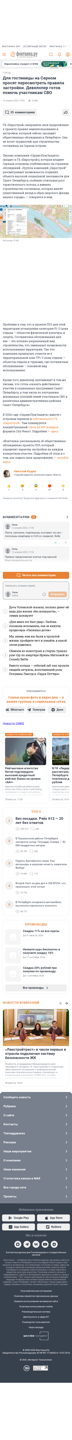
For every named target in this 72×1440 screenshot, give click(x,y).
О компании (12, 1160)
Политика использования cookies (36, 1306)
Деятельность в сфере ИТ (36, 1317)
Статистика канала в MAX (21, 1178)
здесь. (55, 431)
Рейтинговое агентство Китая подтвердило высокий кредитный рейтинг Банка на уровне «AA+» (23, 775)
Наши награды (36, 1327)
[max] (17, 1244)
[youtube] (45, 1244)
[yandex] (54, 1244)
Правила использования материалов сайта (36, 1301)
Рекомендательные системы (36, 1312)
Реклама (9, 1142)
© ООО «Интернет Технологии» (36, 1359)
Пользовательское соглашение (36, 1291)
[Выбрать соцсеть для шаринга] (65, 112)
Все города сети (14, 1187)
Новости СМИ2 (13, 723)
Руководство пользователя (36, 1322)
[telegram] (26, 1244)
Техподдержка (14, 1133)
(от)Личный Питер (35, 46)
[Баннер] (54, 64)
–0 (65, 542)
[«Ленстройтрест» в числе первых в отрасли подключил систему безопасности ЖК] (36, 1027)
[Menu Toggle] (4, 54)
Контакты (10, 1124)
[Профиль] (68, 54)
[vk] (36, 1244)
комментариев (22, 112)
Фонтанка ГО (57, 46)
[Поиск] (51, 54)
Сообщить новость (17, 1097)
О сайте (8, 1115)
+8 (55, 567)
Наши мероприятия (17, 1151)
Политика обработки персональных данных (36, 1296)
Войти (15, 595)
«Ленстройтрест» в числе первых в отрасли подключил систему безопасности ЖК (35, 1053)
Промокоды (36, 924)
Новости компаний (21, 1003)
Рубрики (9, 1106)
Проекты (9, 1196)
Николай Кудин (25, 471)
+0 (55, 542)
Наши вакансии (14, 1169)
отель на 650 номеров (43, 427)
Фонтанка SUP (11, 46)
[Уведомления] (59, 54)
